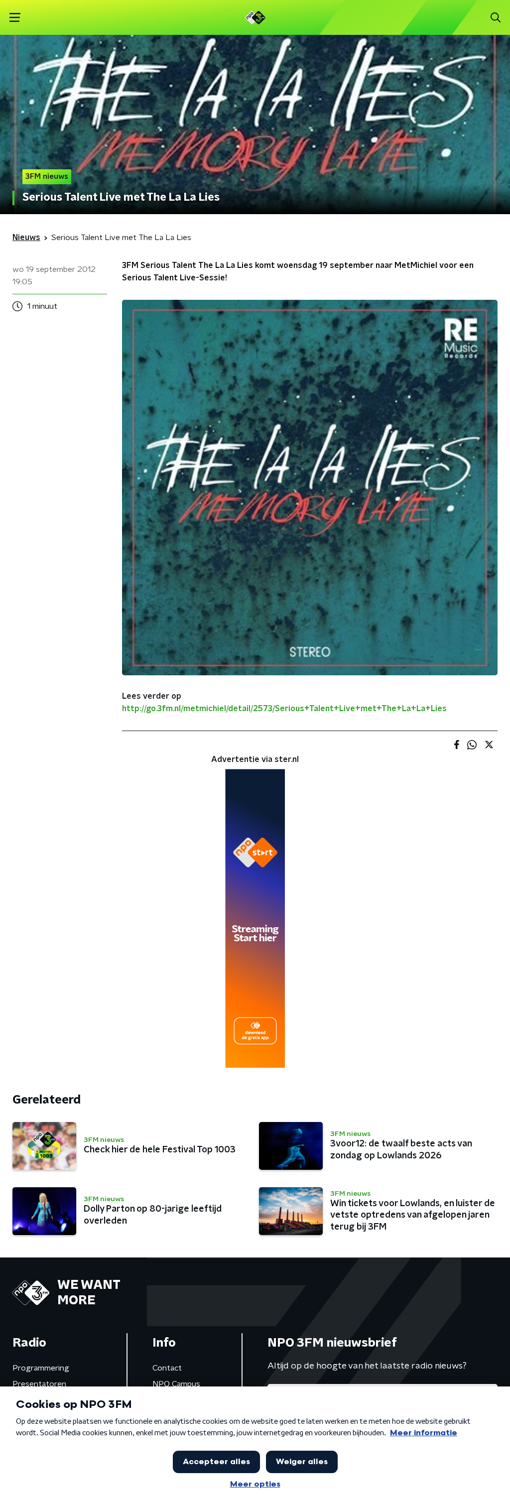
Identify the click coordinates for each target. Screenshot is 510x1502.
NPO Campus (176, 1384)
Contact (167, 1368)
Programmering (40, 1368)
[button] (14, 17)
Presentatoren (39, 1384)
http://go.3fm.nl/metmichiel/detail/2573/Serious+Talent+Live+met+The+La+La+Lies (284, 709)
